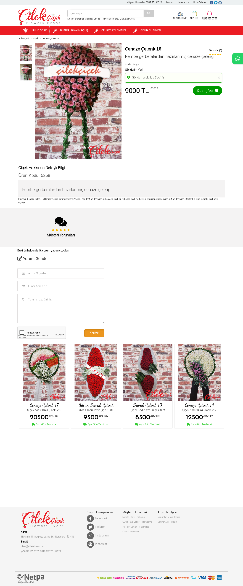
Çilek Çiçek (24, 38)
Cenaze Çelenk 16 (50, 38)
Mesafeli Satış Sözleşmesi (134, 517)
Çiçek (35, 38)
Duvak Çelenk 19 (147, 405)
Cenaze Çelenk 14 (199, 405)
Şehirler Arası (164, 522)
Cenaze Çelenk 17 (44, 405)
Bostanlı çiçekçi (193, 198)
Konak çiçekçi (164, 198)
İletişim (169, 2)
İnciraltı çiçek (207, 198)
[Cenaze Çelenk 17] (44, 372)
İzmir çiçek (64, 198)
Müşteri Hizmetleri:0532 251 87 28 (144, 2)
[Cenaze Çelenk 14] (199, 372)
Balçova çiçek (111, 198)
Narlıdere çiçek (178, 198)
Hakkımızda (183, 2)
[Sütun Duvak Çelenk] (96, 372)
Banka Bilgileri (173, 517)
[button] (34, 30)
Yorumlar (162, 517)
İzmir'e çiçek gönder (79, 198)
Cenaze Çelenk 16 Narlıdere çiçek (42, 198)
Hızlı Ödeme (199, 2)
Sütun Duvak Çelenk (95, 405)
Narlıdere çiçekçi (97, 198)
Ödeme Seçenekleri (130, 531)
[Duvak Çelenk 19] (148, 372)
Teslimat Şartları (129, 527)
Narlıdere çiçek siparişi (146, 198)
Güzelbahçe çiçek (127, 198)
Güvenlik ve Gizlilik (131, 522)
